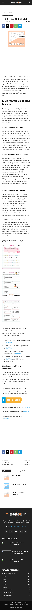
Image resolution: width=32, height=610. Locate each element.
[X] (7, 26)
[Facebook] (3, 26)
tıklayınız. (27, 407)
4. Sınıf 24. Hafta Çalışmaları (25, 464)
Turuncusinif (5, 21)
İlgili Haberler (6, 471)
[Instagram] (11, 531)
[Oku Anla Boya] (6, 478)
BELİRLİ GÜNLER (24, 604)
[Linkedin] (16, 531)
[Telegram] (20, 26)
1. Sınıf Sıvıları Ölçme (19, 484)
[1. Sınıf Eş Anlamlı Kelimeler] (6, 495)
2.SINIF (6, 604)
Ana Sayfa (4, 13)
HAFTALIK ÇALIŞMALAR (16, 603)
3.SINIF (11, 604)
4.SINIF (16, 604)
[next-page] (6, 501)
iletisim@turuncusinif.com (18, 526)
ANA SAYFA (6, 603)
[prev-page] (3, 501)
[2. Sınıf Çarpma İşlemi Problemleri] (6, 562)
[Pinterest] (12, 26)
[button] (3, 2)
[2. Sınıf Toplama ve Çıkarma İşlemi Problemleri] (6, 553)
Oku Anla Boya (16, 475)
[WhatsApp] (16, 26)
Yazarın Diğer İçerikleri (18, 471)
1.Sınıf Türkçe (9, 15)
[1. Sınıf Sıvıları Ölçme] (6, 486)
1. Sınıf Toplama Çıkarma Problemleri (7, 464)
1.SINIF (10, 13)
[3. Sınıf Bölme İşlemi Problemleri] (6, 545)
